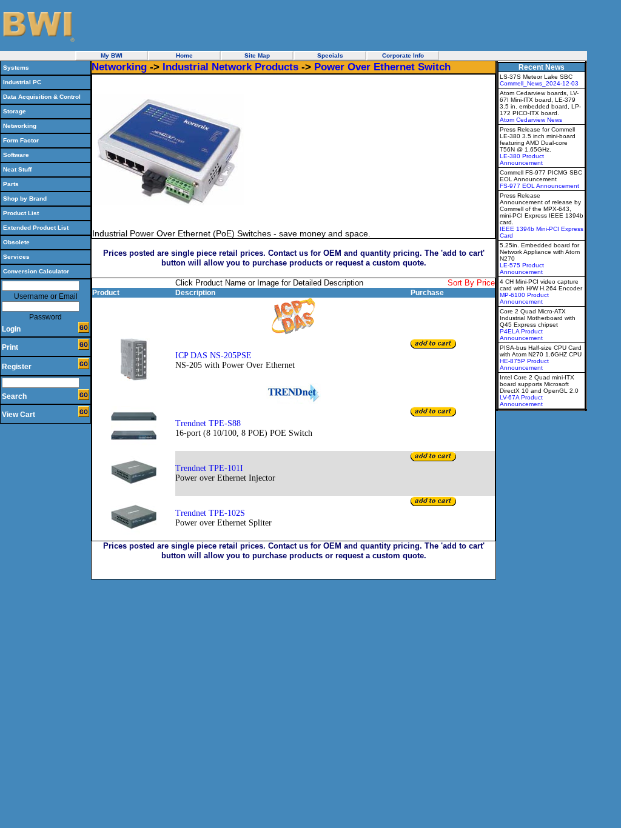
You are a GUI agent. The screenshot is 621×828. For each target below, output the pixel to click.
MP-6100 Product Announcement (524, 298)
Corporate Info (403, 55)
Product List (21, 213)
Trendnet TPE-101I (209, 468)
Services (16, 256)
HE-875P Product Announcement (524, 364)
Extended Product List (36, 227)
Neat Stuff (17, 169)
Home (184, 55)
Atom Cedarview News (531, 119)
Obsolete (16, 242)
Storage (14, 111)
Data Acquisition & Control (42, 96)
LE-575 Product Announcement (522, 268)
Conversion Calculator (36, 271)
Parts (11, 184)
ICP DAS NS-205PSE (213, 355)
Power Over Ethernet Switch (382, 67)
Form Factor (21, 140)
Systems (16, 67)
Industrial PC (22, 82)
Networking (19, 125)
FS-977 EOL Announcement (539, 185)
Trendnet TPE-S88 (208, 423)
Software (16, 155)
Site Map (257, 55)
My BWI (112, 55)
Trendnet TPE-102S (210, 513)
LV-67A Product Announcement (521, 400)
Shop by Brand (25, 198)
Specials (330, 55)
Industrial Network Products (230, 67)
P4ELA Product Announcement (521, 334)
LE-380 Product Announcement (522, 159)
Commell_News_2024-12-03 (539, 83)
